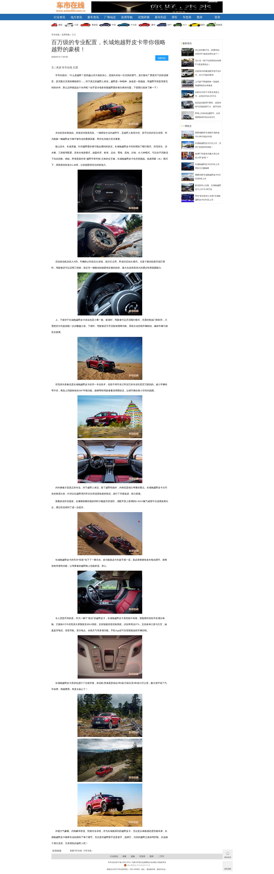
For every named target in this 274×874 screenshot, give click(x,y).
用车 (174, 17)
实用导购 (127, 17)
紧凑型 (95, 25)
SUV (185, 25)
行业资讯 (59, 17)
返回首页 (227, 857)
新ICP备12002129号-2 (123, 862)
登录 (217, 17)
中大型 (134, 25)
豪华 (153, 25)
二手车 (161, 856)
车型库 (187, 17)
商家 (124, 856)
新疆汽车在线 (76, 851)
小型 (76, 25)
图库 (200, 17)
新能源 (219, 25)
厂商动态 (110, 17)
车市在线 (55, 34)
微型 (60, 25)
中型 (114, 25)
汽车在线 (87, 851)
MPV (169, 25)
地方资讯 (76, 17)
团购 (133, 856)
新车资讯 (93, 17)
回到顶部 (227, 868)
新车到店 (160, 17)
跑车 (203, 25)
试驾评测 (143, 17)
